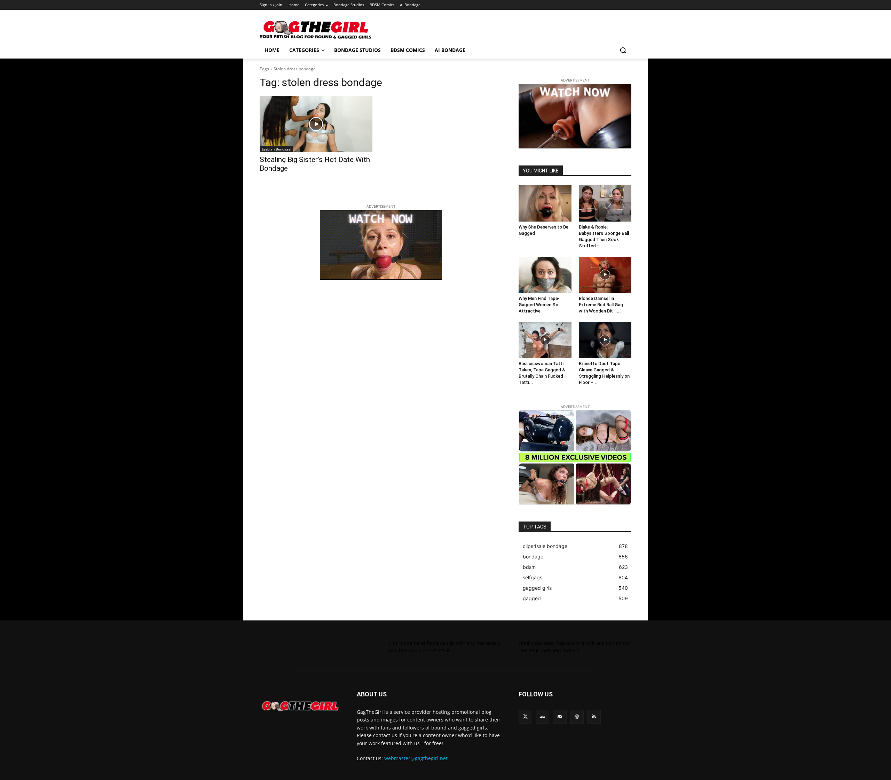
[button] (623, 50)
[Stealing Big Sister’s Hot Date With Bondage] (316, 124)
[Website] (577, 717)
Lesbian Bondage (276, 149)
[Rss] (594, 717)
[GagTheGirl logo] (300, 706)
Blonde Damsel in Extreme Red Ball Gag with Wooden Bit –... (601, 305)
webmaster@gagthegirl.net (416, 758)
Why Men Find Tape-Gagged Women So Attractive (539, 305)
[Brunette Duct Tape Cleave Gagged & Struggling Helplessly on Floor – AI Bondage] (605, 340)
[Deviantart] (542, 717)
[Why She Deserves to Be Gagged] (545, 203)
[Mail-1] (559, 717)
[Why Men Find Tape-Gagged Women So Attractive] (545, 275)
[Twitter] (525, 717)
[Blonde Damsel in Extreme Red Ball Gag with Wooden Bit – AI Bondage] (605, 275)
